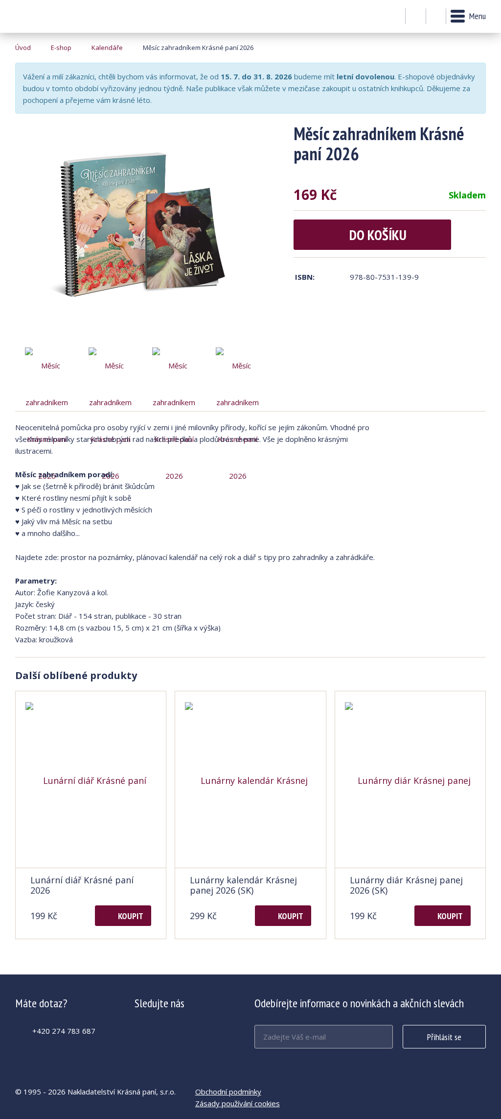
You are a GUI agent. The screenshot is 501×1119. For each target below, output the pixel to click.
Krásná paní (41, 16)
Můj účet (415, 16)
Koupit (130, 916)
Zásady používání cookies (237, 1103)
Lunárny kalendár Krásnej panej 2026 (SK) (243, 885)
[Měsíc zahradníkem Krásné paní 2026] (142, 232)
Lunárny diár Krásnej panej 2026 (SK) (406, 885)
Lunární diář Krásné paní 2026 (82, 885)
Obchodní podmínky (228, 1091)
